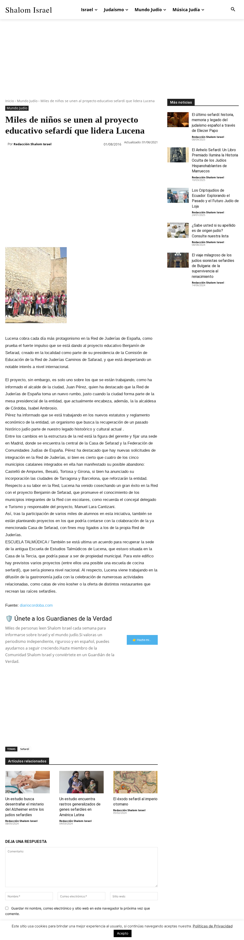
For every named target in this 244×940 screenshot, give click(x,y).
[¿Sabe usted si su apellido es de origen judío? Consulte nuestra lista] (178, 230)
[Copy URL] (97, 156)
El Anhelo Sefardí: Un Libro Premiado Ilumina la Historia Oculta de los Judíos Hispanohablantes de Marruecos (215, 161)
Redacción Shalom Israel (32, 144)
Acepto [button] (122, 933)
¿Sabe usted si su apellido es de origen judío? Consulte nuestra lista (213, 230)
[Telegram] (87, 156)
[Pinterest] (32, 156)
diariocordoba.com (36, 605)
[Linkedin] (54, 156)
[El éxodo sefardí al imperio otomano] (135, 782)
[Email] (76, 156)
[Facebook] (10, 156)
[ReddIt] (65, 156)
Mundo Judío (27, 101)
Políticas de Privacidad (213, 926)
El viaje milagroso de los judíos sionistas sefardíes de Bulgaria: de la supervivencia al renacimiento (213, 266)
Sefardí (24, 749)
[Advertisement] (122, 65)
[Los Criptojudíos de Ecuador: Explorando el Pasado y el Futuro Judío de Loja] (178, 195)
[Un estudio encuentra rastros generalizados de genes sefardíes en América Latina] (81, 782)
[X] (21, 156)
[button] (233, 9)
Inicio (9, 101)
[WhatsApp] (43, 156)
